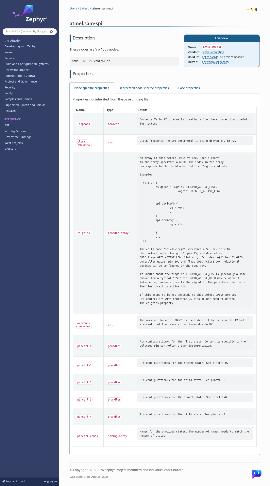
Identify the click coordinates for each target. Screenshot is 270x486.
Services (10, 58)
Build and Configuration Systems (27, 64)
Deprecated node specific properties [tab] (144, 88)
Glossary (10, 148)
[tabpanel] (164, 274)
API (7, 125)
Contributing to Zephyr (20, 76)
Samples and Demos (18, 99)
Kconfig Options (15, 131)
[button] (51, 31)
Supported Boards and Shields (25, 105)
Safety (9, 93)
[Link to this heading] (105, 24)
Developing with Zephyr (21, 46)
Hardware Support (17, 70)
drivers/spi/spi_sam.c (214, 62)
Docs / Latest (79, 8)
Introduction (13, 40)
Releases (10, 111)
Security (10, 87)
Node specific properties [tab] (91, 88)
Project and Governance (21, 81)
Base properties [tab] (189, 88)
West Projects (14, 143)
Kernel (9, 52)
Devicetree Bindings (18, 137)
